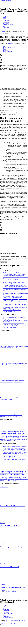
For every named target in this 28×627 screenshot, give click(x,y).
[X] (14, 60)
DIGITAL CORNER (8, 29)
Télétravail (5, 50)
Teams (4, 49)
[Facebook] (14, 55)
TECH (4, 26)
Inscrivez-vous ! (4, 487)
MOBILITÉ (6, 22)
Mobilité (3, 31)
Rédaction (7, 620)
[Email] (14, 62)
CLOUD (5, 16)
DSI (4, 46)
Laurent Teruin (10, 43)
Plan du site (13, 623)
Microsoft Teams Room (9, 47)
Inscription (13, 591)
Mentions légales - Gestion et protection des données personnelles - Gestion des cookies (14, 622)
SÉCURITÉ (6, 23)
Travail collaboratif (7, 51)
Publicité (13, 620)
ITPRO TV (6, 27)
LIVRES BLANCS (8, 25)
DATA (4, 18)
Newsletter (18, 620)
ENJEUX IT (6, 20)
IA (3, 19)
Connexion (7, 591)
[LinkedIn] (14, 57)
